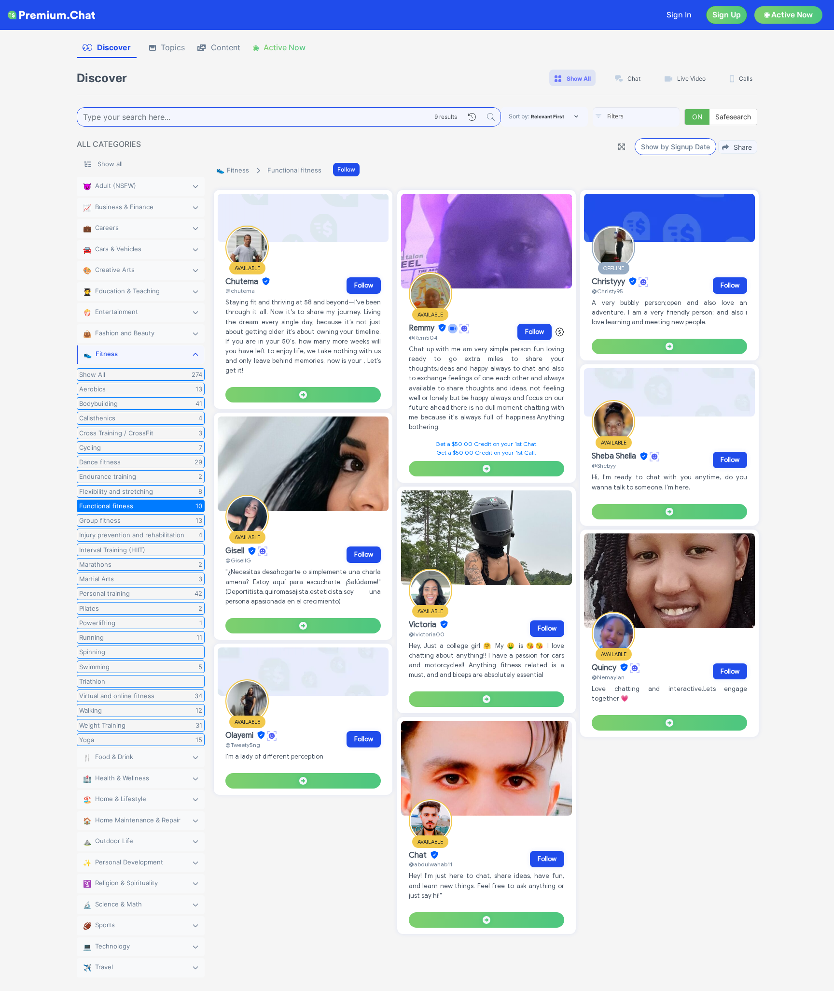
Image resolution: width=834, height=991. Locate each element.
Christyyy (609, 282)
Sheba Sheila (615, 456)
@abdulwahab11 (430, 864)
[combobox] (636, 117)
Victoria (423, 625)
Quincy (605, 668)
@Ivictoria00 (427, 634)
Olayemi (240, 735)
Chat (419, 855)
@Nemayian (608, 677)
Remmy (422, 328)
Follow (346, 169)
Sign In (679, 14)
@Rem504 (423, 337)
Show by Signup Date (675, 147)
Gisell (235, 551)
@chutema (240, 290)
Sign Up (726, 14)
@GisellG (238, 560)
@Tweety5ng (242, 744)
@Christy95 (607, 291)
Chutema (242, 282)
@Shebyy (604, 465)
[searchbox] (650, 116)
